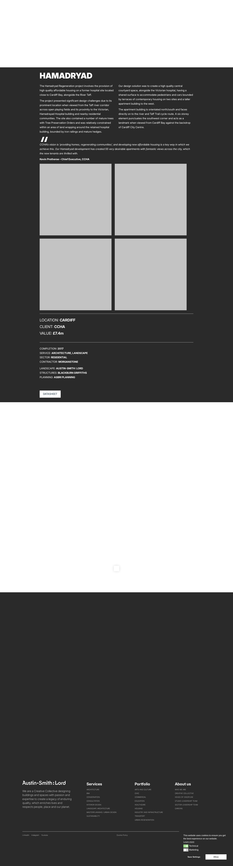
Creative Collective (184, 793)
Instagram (35, 835)
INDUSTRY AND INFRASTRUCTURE (149, 812)
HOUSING (139, 809)
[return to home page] (42, 7)
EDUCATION (140, 801)
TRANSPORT (140, 816)
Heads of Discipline (184, 797)
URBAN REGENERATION (144, 820)
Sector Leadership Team (186, 805)
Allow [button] (216, 857)
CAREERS (179, 809)
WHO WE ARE (180, 790)
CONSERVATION (93, 797)
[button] (207, 6)
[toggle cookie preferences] (185, 845)
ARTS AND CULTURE (143, 790)
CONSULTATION (93, 801)
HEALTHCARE (140, 805)
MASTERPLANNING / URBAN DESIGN (101, 812)
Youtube (44, 835)
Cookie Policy (122, 835)
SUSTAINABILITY (93, 816)
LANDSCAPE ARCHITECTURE (98, 809)
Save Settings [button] (194, 857)
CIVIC (137, 793)
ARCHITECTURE (93, 790)
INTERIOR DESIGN (94, 805)
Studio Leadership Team (186, 801)
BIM (88, 793)
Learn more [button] (188, 842)
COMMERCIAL (140, 797)
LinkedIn (25, 835)
